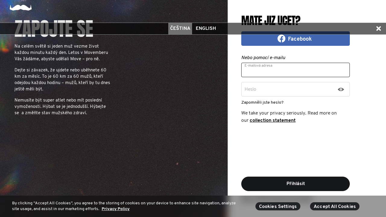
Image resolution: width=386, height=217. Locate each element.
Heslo (250, 89)
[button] (378, 28)
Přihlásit (295, 183)
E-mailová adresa (258, 66)
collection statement (273, 120)
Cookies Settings (278, 206)
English (206, 28)
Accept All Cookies (335, 206)
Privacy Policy (116, 209)
